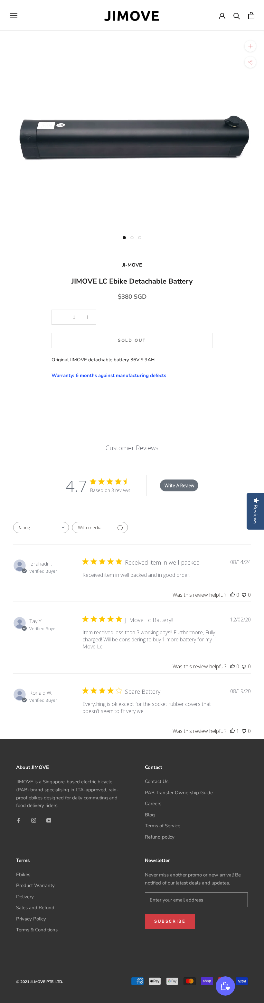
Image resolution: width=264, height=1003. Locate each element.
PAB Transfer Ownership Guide (179, 792)
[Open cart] (251, 15)
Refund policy (159, 837)
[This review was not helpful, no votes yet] (244, 594)
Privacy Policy (31, 919)
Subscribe (169, 921)
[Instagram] (33, 820)
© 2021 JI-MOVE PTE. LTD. (39, 981)
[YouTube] (48, 820)
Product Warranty (35, 885)
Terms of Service (162, 826)
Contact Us (156, 781)
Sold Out (132, 340)
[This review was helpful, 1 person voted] (232, 731)
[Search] (236, 15)
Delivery (25, 896)
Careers (153, 803)
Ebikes (23, 874)
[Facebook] (18, 820)
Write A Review (179, 485)
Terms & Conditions (37, 930)
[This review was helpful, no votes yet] (232, 594)
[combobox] (41, 527)
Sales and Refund (35, 907)
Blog (150, 815)
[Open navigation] (13, 15)
